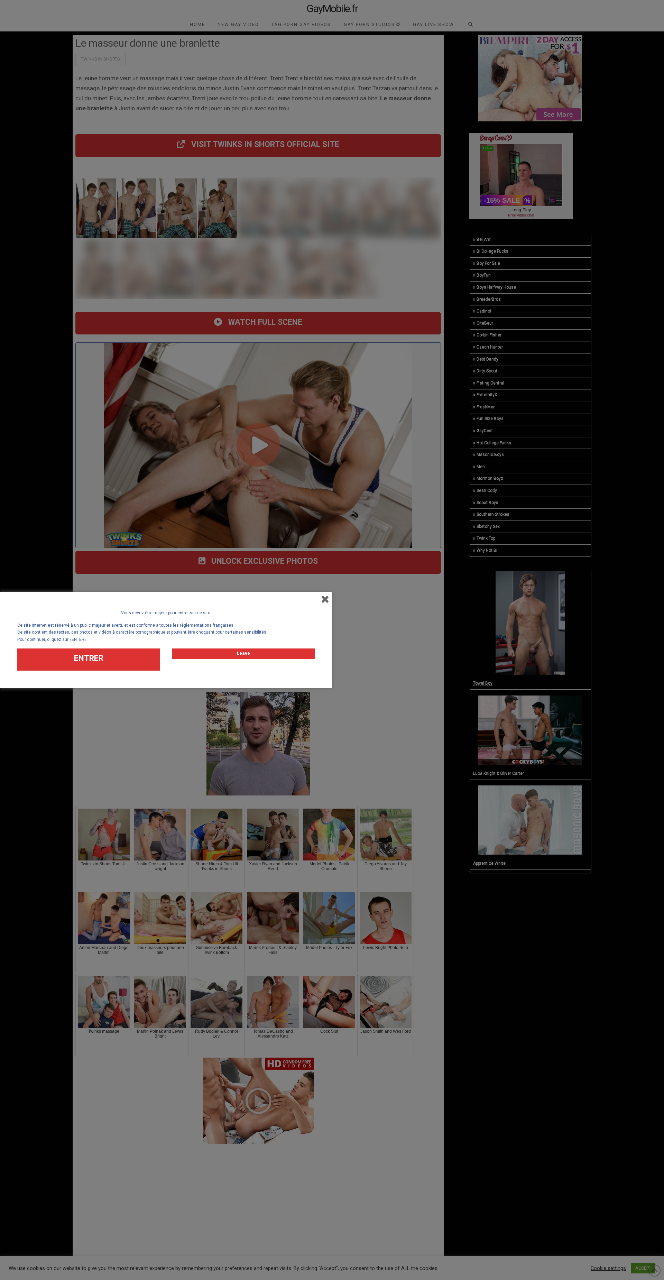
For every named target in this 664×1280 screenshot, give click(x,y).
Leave (243, 653)
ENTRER (88, 658)
